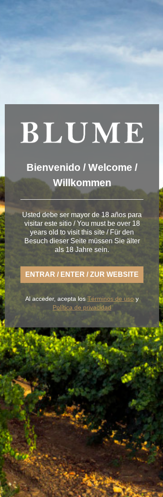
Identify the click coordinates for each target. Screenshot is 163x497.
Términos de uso (110, 298)
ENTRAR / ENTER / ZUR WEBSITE (82, 274)
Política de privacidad (82, 307)
